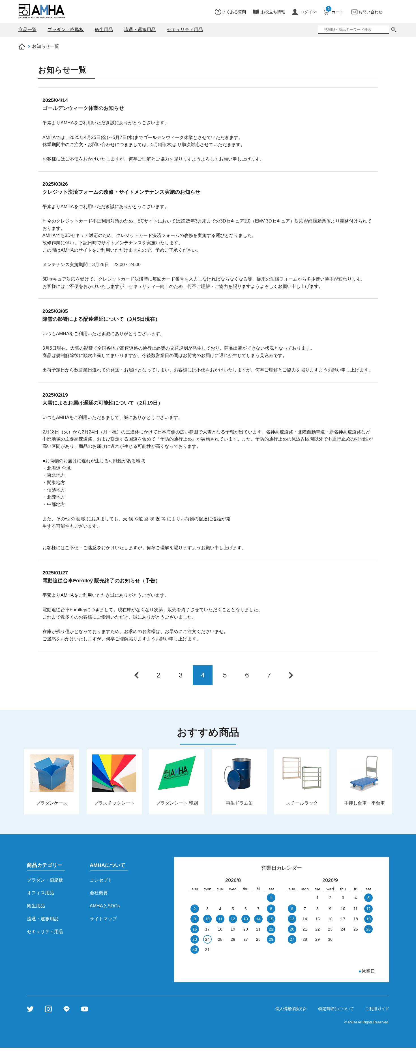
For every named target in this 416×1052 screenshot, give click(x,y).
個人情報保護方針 (291, 1008)
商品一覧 (27, 29)
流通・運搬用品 (43, 918)
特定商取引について (336, 1008)
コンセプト (101, 880)
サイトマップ (103, 918)
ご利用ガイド (377, 1008)
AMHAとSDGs (105, 905)
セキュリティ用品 (45, 931)
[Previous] (136, 675)
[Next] (291, 675)
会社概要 (99, 892)
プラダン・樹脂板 (45, 880)
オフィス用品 (40, 892)
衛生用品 (36, 905)
